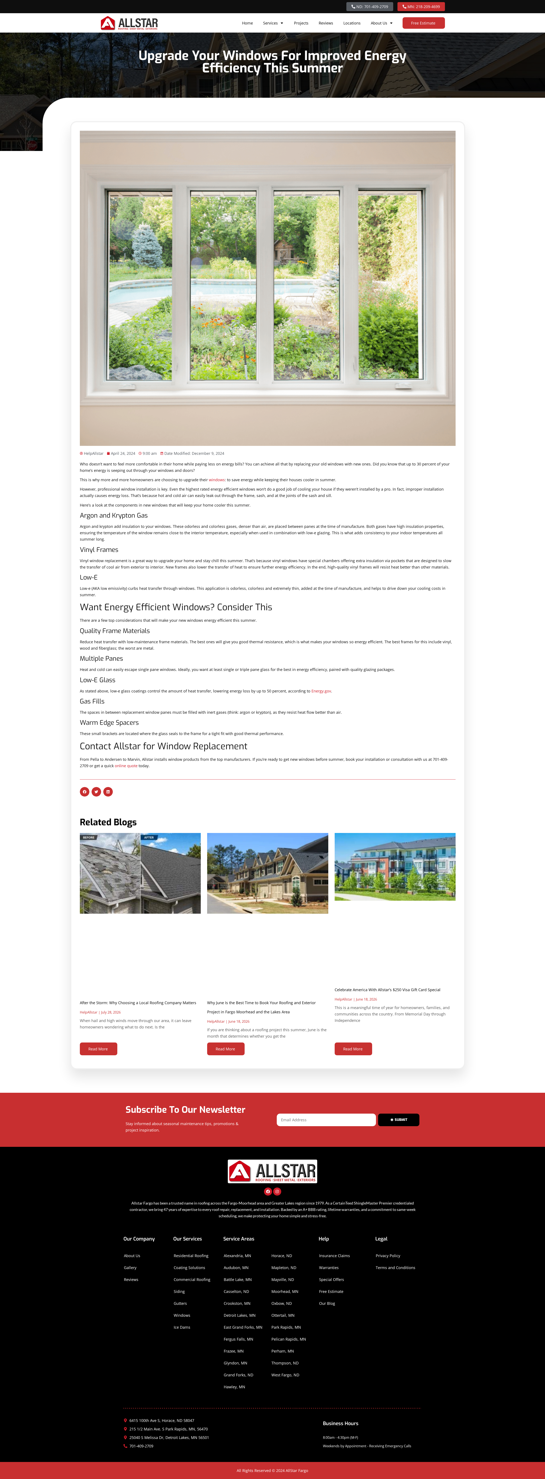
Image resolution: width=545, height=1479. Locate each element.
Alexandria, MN (237, 1255)
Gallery (130, 1267)
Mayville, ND (282, 1279)
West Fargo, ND (285, 1374)
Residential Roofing (191, 1255)
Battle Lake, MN (238, 1279)
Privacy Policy (388, 1255)
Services (270, 23)
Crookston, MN (237, 1303)
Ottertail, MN (283, 1315)
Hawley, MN (234, 1386)
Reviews (326, 23)
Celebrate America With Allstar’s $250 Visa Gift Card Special (387, 989)
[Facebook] (268, 1192)
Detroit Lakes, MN (240, 1315)
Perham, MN (282, 1351)
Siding (179, 1291)
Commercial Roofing (192, 1279)
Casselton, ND (236, 1291)
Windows (182, 1315)
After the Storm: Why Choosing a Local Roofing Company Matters (138, 1002)
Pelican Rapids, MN (288, 1339)
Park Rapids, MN (286, 1327)
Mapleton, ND (283, 1267)
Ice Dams (182, 1327)
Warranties (329, 1267)
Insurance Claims (334, 1255)
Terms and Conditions (395, 1267)
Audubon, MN (236, 1267)
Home (247, 23)
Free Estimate (331, 1291)
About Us (379, 23)
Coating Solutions (189, 1267)
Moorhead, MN (284, 1291)
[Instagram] (277, 1192)
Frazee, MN (234, 1351)
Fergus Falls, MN (238, 1339)
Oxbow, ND (281, 1303)
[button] (84, 792)
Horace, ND (281, 1255)
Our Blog (327, 1303)
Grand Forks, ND (238, 1374)
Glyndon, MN (235, 1363)
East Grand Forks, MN (243, 1327)
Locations (352, 23)
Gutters (180, 1303)
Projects (301, 23)
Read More (98, 1048)
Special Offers (331, 1279)
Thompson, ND (285, 1363)
